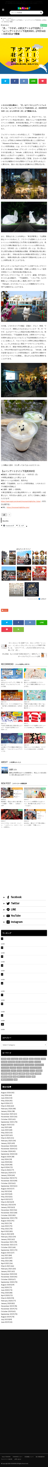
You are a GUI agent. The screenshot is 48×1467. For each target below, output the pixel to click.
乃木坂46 (39, 1071)
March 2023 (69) (7, 1202)
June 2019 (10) (6, 1322)
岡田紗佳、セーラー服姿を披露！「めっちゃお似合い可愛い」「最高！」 (24, 940)
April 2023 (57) (7, 1199)
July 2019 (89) (6, 1319)
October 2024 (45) (8, 1151)
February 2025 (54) (8, 1140)
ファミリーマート (35, 1068)
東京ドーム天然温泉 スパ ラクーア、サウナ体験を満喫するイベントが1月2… (34, 684)
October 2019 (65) (8, 1311)
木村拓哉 (38, 1073)
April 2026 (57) (7, 1103)
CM (9, 1059)
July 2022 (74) (6, 1223)
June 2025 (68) (6, 1130)
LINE (13, 909)
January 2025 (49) (8, 1143)
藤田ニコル (21, 1076)
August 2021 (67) (7, 1253)
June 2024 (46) (6, 1162)
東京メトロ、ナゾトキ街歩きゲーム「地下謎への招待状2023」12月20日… (11, 706)
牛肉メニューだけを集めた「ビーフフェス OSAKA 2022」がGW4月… (34, 748)
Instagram (17, 921)
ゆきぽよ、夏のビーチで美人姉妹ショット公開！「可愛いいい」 (34, 824)
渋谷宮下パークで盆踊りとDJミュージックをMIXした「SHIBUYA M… (35, 726)
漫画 (10, 1076)
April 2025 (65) (7, 1135)
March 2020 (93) (7, 1298)
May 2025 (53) (6, 1132)
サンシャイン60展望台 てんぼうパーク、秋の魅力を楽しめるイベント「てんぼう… (34, 803)
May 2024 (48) (6, 1164)
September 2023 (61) (9, 1186)
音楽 (15, 1079)
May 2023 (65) (6, 1197)
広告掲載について (29, 1456)
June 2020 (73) (6, 1290)
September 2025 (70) (9, 1122)
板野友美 (4, 1076)
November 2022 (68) (9, 1213)
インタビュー (29, 1065)
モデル (19, 1071)
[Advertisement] (24, 97)
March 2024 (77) (7, 1170)
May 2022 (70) (6, 1229)
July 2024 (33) (6, 1159)
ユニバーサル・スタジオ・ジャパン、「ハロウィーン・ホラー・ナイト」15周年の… (11, 825)
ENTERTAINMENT (11, 944)
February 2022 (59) (8, 1237)
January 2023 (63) (8, 1207)
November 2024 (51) (9, 1148)
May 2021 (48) (6, 1261)
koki (20, 1059)
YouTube (16, 915)
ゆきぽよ (24, 1062)
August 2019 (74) (7, 1317)
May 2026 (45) (6, 1100)
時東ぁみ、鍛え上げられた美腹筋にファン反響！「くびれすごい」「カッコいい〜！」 (24, 966)
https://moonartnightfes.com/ (18, 507)
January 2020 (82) (8, 1303)
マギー (13, 1071)
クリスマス (5, 1068)
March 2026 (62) (7, 1106)
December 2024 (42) (9, 1146)
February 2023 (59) (8, 1205)
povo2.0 (37, 1059)
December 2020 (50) (9, 1274)
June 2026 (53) (6, 1098)
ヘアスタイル (6, 1071)
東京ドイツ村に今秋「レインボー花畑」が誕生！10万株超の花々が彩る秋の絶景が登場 (25, 958)
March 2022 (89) (7, 1234)
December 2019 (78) (9, 1306)
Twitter (15, 903)
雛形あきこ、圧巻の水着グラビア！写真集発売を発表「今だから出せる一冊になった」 (24, 949)
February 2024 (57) (8, 1172)
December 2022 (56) (9, 1210)
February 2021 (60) (8, 1269)
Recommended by (33, 599)
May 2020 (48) (6, 1293)
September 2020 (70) (9, 1282)
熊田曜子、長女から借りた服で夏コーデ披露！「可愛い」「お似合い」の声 (11, 803)
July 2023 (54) (6, 1191)
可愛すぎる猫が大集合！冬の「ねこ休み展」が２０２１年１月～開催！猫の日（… (34, 706)
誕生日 (28, 1076)
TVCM (43, 1059)
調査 (33, 1076)
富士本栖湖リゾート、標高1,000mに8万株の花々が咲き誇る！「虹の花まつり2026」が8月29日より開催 (25, 975)
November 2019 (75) (9, 1309)
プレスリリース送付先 (6, 1459)
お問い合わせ (17, 1459)
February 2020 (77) (8, 1301)
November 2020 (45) (9, 1277)
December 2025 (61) (9, 1114)
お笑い (18, 1062)
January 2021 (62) (8, 1271)
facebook (16, 897)
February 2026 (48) (8, 1108)
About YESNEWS (6, 1456)
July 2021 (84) (6, 1255)
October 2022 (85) (8, 1215)
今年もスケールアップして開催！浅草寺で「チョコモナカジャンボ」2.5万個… (11, 684)
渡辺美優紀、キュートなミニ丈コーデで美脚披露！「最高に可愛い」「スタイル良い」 (24, 996)
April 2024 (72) (7, 1167)
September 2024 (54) (9, 1154)
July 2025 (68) (6, 1127)
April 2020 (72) (7, 1295)
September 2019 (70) (9, 1314)
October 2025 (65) (8, 1119)
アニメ (31, 1062)
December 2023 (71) (9, 1178)
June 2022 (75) (6, 1226)
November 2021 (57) (9, 1245)
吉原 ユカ (13, 769)
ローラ (32, 1071)
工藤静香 (21, 1073)
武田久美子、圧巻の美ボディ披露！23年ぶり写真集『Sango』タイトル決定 (25, 1025)
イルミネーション (7, 1065)
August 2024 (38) (7, 1156)
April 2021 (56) (7, 1263)
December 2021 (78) (9, 1242)
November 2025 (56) (9, 1116)
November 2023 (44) (9, 1180)
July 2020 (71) (6, 1287)
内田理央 (4, 1073)
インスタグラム (19, 1065)
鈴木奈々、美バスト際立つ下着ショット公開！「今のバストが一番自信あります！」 (24, 1016)
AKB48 (4, 1059)
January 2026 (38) (8, 1111)
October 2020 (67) (8, 1279)
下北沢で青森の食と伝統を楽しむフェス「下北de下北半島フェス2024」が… (11, 727)
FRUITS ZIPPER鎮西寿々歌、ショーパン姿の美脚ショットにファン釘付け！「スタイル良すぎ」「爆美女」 (24, 986)
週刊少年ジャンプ (7, 1079)
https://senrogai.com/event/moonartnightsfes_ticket (21, 501)
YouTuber (11, 1062)
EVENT (5, 610)
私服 (14, 1076)
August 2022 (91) (7, 1221)
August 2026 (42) (7, 1092)
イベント (37, 1062)
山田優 (15, 1073)
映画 (32, 1073)
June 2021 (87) (6, 1258)
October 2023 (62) (8, 1183)
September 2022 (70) (9, 1218)
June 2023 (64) (6, 1194)
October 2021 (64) (8, 1247)
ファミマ (25, 1068)
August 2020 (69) (7, 1285)
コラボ (19, 1068)
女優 (10, 1073)
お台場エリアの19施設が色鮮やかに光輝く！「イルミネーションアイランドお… (12, 749)
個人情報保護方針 (40, 1456)
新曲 (27, 1073)
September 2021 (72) (9, 1250)
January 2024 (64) (8, 1175)
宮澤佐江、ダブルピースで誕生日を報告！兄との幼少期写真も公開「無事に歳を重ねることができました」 (24, 1006)
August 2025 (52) (7, 1124)
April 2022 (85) (7, 1231)
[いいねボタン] (4, 514)
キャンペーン (39, 1065)
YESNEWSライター (17, 1456)
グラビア (13, 1068)
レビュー (25, 1071)
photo (31, 1059)
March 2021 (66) (7, 1266)
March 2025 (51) (7, 1138)
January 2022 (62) (8, 1239)
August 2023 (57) (7, 1188)
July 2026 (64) (6, 1095)
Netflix (26, 1059)
